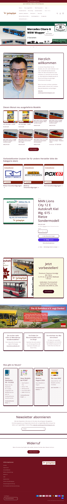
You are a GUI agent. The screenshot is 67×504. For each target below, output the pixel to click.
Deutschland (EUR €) (9, 498)
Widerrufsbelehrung (8, 472)
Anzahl (39, 228)
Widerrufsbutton (33, 451)
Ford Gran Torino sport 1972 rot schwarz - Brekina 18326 (56, 141)
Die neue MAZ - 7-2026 (24, 124)
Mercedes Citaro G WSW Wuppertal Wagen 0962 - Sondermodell (40, 122)
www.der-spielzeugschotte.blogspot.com (44, 425)
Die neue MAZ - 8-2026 (9, 124)
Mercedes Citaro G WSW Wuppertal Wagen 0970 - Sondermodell (55, 122)
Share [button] (41, 247)
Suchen (5, 465)
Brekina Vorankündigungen (30, 186)
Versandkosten (6, 470)
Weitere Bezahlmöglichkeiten (48, 242)
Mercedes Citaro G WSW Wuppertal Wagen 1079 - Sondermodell (9, 141)
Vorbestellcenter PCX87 (24, 396)
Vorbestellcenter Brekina (40, 388)
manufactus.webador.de (13, 346)
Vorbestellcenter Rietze (9, 402)
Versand (44, 226)
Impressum (6, 467)
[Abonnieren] (43, 428)
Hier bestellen (48, 291)
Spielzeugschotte (54, 500)
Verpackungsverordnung (9, 483)
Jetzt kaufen (49, 33)
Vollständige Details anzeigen (51, 247)
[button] (21, 8)
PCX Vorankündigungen (52, 186)
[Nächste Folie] (36, 47)
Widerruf (5, 474)
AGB (4, 476)
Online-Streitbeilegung (8, 481)
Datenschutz (6, 479)
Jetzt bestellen (55, 387)
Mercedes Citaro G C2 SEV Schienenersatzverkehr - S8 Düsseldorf (41, 141)
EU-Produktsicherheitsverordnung (11, 486)
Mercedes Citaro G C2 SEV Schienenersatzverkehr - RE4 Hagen (25, 141)
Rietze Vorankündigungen (12, 186)
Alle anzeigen (33, 149)
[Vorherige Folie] (30, 47)
